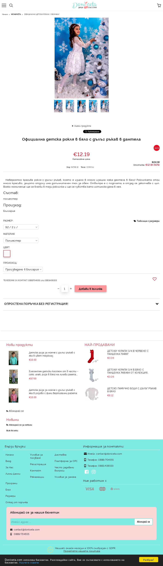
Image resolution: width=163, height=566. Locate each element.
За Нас (9, 467)
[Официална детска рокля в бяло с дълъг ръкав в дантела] (58, 106)
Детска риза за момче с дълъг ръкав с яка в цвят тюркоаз (52, 354)
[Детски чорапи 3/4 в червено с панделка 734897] (92, 356)
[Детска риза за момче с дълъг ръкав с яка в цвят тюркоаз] (13, 358)
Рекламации (37, 476)
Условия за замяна (65, 476)
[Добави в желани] (155, 279)
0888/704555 (106, 459)
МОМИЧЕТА (16, 14)
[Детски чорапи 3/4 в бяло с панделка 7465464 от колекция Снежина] (92, 375)
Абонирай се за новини (20, 424)
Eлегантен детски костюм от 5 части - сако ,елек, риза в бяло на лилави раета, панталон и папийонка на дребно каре (53, 373)
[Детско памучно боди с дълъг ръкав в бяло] (92, 394)
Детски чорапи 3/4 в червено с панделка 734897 (128, 352)
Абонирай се (16, 410)
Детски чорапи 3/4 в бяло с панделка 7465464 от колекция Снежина (127, 371)
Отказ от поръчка (17, 502)
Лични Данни (13, 473)
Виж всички (12, 430)
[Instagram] (94, 472)
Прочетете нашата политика (82, 550)
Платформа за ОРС (66, 460)
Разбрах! (148, 560)
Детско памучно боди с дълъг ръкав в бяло (131, 390)
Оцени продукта (82, 125)
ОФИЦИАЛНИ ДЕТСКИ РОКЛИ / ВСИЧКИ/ (42, 14)
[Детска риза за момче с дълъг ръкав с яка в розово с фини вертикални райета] (13, 395)
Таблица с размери (148, 220)
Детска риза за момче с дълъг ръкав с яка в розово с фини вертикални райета (53, 391)
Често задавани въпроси (64, 469)
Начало (5, 14)
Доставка (60, 454)
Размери (11, 495)
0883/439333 (105, 465)
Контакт (35, 470)
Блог (8, 489)
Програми (11, 483)
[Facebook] (87, 472)
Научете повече (29, 562)
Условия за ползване (36, 456)
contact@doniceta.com (109, 453)
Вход (8, 460)
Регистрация (38, 464)
